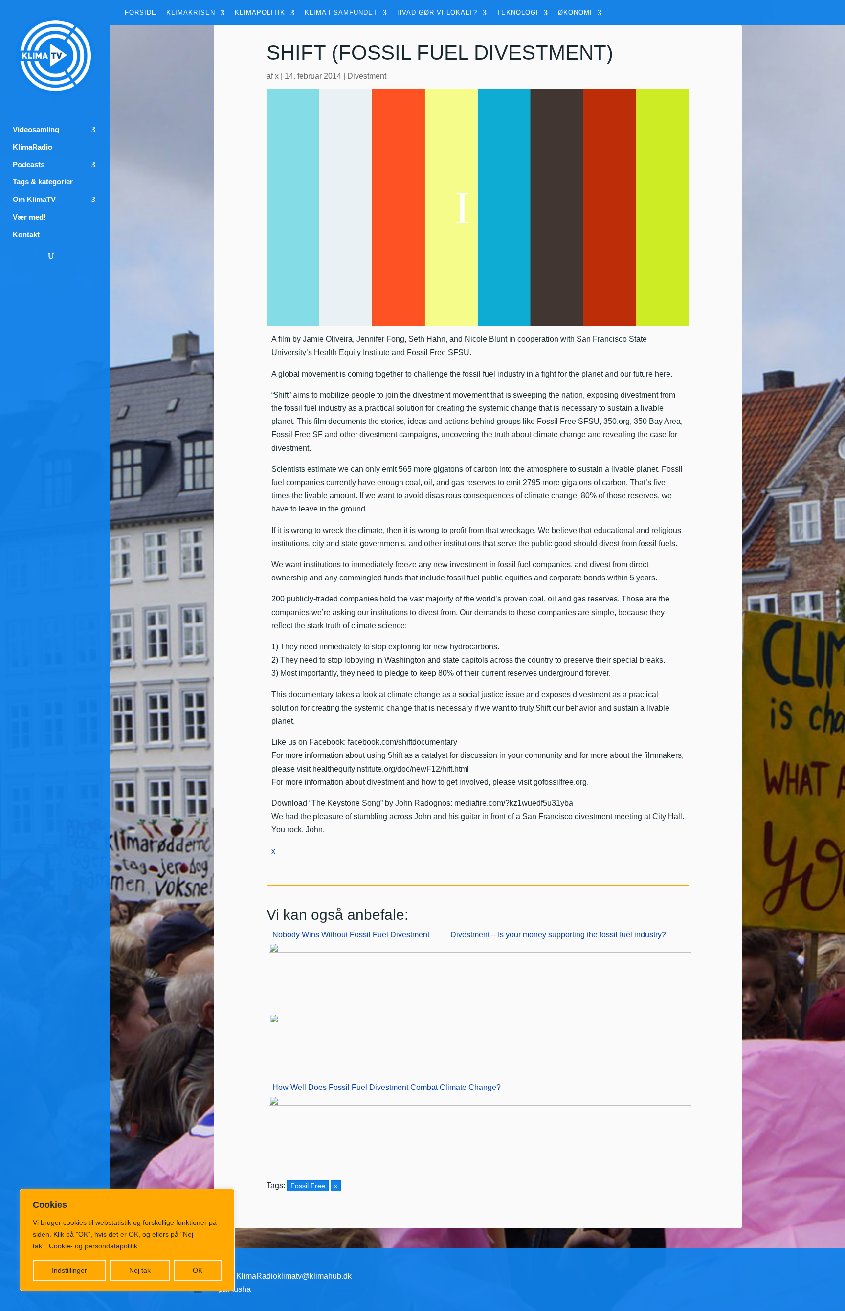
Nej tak (140, 1270)
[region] (127, 1240)
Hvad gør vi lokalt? (437, 12)
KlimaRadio (32, 147)
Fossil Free (307, 1186)
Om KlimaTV (34, 199)
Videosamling (36, 129)
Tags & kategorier (43, 182)
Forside (140, 12)
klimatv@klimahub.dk (314, 1276)
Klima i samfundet (341, 12)
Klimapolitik (260, 12)
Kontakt (26, 235)
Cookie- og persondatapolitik (93, 1246)
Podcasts (28, 165)
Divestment (366, 76)
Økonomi (575, 12)
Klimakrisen (190, 12)
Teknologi (517, 12)
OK (197, 1270)
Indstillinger (69, 1270)
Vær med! (29, 217)
